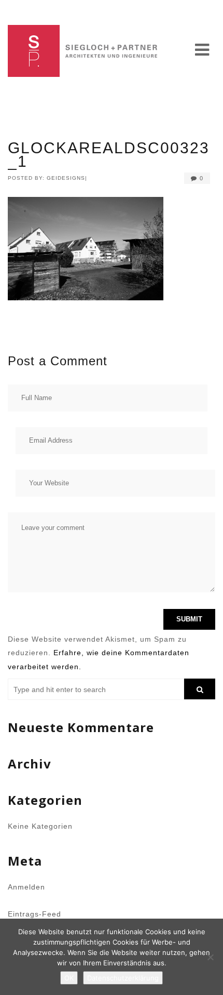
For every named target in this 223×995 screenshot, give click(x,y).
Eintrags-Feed (34, 914)
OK (69, 978)
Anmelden (26, 887)
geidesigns (66, 178)
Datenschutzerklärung (123, 978)
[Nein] (210, 957)
